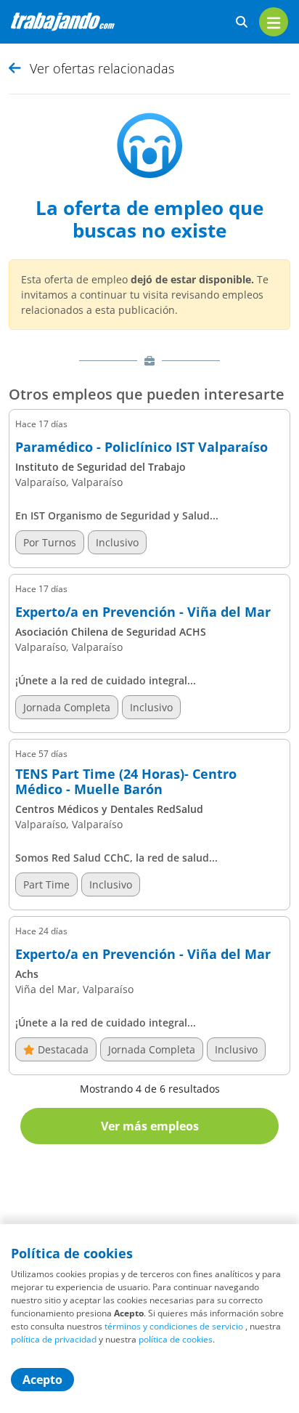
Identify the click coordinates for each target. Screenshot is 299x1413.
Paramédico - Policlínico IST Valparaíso (141, 448)
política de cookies (176, 1339)
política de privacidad (54, 1339)
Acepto (42, 1380)
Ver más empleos (150, 1126)
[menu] (273, 21)
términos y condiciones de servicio (174, 1326)
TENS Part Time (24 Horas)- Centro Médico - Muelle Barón (126, 782)
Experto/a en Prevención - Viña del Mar (143, 612)
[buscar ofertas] (241, 22)
